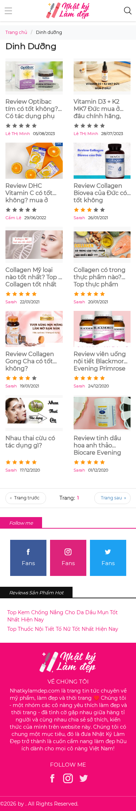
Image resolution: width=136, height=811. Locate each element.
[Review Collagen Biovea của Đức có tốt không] (102, 161)
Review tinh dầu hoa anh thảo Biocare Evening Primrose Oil (97, 445)
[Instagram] (68, 778)
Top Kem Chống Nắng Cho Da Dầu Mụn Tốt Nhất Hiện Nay (62, 616)
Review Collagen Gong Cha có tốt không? (29, 361)
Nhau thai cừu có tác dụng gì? (30, 442)
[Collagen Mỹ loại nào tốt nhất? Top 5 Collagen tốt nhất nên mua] (34, 245)
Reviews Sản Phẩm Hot (36, 592)
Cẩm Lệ (13, 217)
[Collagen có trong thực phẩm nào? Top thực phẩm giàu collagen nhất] (102, 245)
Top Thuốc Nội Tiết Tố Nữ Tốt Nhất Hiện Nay (62, 629)
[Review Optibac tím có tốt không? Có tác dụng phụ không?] (34, 76)
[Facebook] (52, 778)
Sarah (79, 217)
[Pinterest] (83, 778)
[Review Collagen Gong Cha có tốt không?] (34, 329)
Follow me (21, 523)
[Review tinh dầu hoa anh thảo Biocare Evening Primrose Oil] (102, 413)
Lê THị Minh (17, 133)
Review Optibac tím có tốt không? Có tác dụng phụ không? (31, 109)
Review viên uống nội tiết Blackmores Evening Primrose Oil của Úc (102, 361)
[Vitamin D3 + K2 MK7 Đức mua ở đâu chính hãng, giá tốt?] (102, 76)
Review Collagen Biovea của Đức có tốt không (100, 193)
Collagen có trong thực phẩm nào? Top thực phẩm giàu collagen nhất (101, 277)
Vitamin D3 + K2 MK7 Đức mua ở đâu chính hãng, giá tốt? (97, 109)
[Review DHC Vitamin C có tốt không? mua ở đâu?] (34, 161)
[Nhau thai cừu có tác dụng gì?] (34, 413)
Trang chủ (16, 32)
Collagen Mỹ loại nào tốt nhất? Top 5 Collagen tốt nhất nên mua (33, 277)
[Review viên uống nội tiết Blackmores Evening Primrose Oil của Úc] (102, 329)
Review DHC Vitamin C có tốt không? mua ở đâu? (29, 193)
